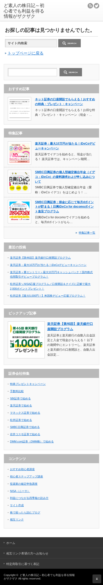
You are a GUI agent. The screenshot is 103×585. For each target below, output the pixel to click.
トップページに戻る (26, 53)
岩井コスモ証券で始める (25, 434)
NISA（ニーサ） (20, 490)
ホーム (10, 543)
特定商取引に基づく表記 (22, 564)
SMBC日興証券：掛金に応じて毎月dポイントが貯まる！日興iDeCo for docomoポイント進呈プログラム (64, 206)
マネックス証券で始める (25, 412)
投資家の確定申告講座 (24, 483)
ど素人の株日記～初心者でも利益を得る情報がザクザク (24, 11)
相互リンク (17, 519)
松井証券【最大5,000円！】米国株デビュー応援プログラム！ (48, 295)
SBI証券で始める (20, 398)
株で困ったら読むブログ (25, 512)
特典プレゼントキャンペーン (28, 383)
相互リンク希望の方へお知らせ (27, 553)
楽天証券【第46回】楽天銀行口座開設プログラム (40, 257)
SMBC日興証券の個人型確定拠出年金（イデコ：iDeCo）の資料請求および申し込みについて (65, 176)
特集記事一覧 (87, 232)
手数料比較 (17, 391)
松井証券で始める (21, 419)
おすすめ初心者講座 (22, 469)
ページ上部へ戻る (96, 578)
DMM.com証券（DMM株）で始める (32, 441)
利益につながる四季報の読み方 (29, 497)
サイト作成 (17, 505)
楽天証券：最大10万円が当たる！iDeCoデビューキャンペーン (48, 264)
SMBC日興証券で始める (25, 426)
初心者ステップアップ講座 (26, 476)
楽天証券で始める (21, 405)
